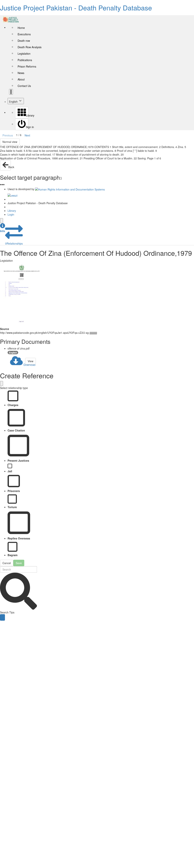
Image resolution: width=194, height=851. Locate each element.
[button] (2, 228)
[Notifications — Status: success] (11, 92)
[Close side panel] (1, 220)
